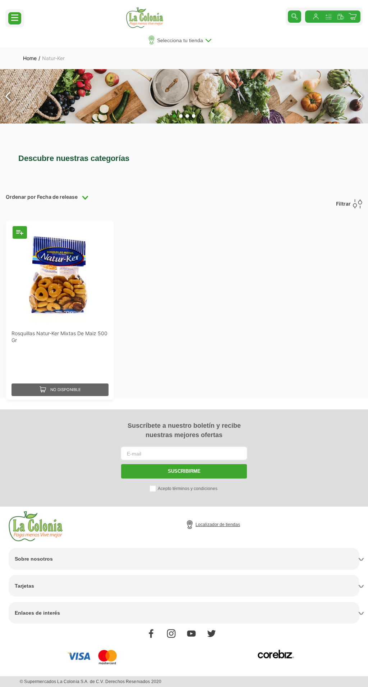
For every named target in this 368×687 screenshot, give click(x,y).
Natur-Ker (53, 58)
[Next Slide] (360, 96)
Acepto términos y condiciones (187, 488)
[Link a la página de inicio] (30, 58)
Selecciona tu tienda (180, 40)
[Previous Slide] (8, 96)
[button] (14, 17)
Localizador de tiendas (218, 524)
